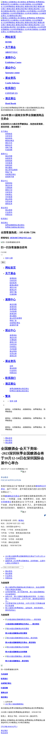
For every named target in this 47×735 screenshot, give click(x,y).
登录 (7, 258)
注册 (11, 258)
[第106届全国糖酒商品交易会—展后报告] (21, 638)
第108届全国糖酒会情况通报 (16, 633)
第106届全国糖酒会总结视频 (16, 652)
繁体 (3, 262)
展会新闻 (8, 443)
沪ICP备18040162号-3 (9, 726)
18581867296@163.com (20, 238)
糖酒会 (21, 520)
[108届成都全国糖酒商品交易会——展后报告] (23, 619)
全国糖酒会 (6, 501)
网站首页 (10, 267)
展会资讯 (8, 440)
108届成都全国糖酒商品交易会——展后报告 (22, 624)
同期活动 (8, 578)
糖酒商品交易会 (12, 496)
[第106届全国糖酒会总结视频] (17, 647)
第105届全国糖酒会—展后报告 (17, 661)
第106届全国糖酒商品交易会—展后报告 (20, 642)
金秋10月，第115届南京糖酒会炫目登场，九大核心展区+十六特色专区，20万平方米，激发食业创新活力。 (25, 598)
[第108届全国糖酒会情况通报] (17, 629)
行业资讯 (8, 576)
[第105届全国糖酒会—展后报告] (18, 656)
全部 (11, 366)
